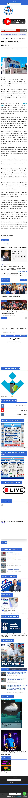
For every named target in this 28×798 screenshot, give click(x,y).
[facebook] (11, 1)
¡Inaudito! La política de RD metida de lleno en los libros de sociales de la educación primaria (13, 329)
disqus (14, 335)
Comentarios (23, 669)
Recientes (5, 669)
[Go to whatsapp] (24, 794)
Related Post (5, 280)
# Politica (7, 240)
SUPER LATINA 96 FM (11, 558)
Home (2, 38)
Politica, (21, 49)
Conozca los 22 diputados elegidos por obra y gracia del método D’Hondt (12, 312)
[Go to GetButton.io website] (24, 796)
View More (24, 279)
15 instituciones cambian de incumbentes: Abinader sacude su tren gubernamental (12, 295)
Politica (6, 38)
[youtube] (16, 1)
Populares (14, 669)
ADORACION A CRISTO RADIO (13, 569)
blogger (5, 335)
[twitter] (12, 782)
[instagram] (14, 1)
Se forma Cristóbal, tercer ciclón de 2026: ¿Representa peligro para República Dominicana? (16, 680)
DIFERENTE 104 (10, 564)
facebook (22, 335)
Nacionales (4, 284)
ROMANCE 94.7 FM (11, 552)
